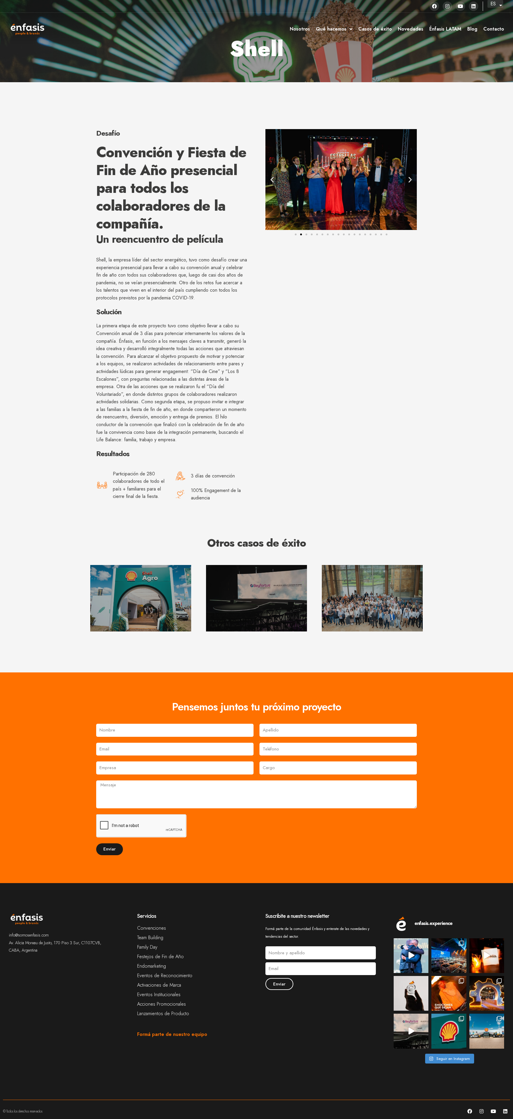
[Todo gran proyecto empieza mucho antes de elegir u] (411, 993)
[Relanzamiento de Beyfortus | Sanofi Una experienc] (411, 1031)
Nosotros (300, 29)
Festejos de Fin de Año (160, 957)
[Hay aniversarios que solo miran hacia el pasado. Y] (448, 955)
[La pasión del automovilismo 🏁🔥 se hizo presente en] (448, 1031)
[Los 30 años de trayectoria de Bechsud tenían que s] (411, 955)
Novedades (410, 29)
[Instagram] (447, 6)
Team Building (150, 938)
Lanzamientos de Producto (163, 1014)
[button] (272, 179)
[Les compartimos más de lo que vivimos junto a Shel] (486, 1031)
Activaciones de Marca (159, 985)
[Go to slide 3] (306, 234)
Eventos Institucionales (158, 995)
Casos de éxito (375, 29)
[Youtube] (460, 6)
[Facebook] (434, 6)
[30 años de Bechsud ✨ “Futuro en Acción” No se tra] (486, 993)
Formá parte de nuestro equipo (172, 1034)
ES (493, 3)
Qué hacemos (331, 29)
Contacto (493, 29)
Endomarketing (151, 966)
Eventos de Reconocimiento (164, 976)
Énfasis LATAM (445, 29)
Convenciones (151, 928)
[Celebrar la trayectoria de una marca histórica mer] (486, 955)
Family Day (147, 947)
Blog (472, 29)
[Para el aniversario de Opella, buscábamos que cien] (448, 993)
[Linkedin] (473, 6)
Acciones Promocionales (161, 1004)
